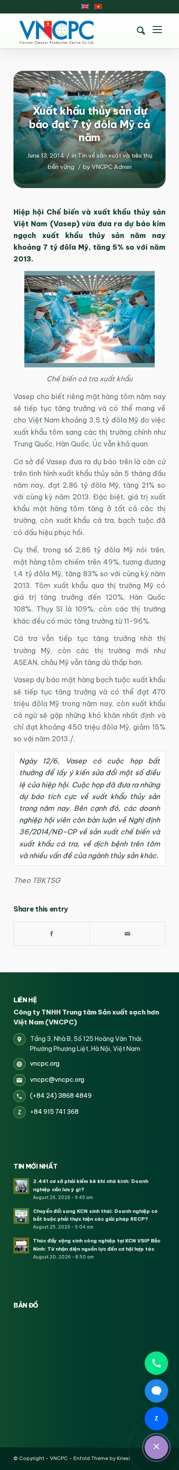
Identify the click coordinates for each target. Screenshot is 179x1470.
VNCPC (59, 1458)
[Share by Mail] (127, 933)
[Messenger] (156, 1391)
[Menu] (157, 30)
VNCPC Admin (112, 167)
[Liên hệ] (156, 1447)
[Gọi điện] (156, 1363)
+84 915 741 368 (54, 1112)
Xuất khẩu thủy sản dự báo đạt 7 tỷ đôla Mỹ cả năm (89, 123)
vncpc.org (45, 1063)
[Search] (141, 30)
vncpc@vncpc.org (57, 1080)
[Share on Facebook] (52, 933)
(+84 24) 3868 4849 (61, 1096)
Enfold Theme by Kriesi (101, 1458)
